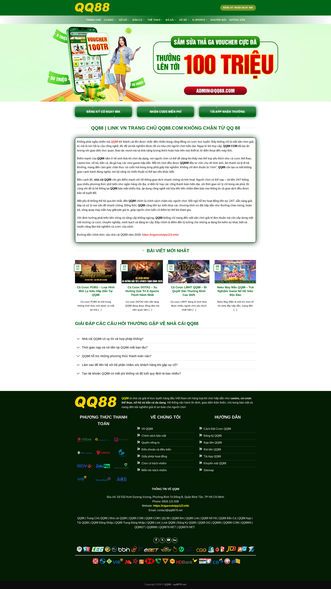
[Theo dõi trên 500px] (175, 540)
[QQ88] (92, 8)
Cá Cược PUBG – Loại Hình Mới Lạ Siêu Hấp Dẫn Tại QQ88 (96, 291)
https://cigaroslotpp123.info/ (160, 234)
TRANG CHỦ (93, 19)
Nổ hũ (123, 19)
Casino (109, 19)
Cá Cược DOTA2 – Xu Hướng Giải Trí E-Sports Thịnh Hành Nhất (142, 291)
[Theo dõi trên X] (162, 540)
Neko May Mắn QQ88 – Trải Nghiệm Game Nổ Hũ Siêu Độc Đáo (235, 291)
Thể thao (154, 19)
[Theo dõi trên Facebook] (156, 540)
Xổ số (183, 19)
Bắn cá (137, 19)
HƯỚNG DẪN (237, 19)
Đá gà (170, 19)
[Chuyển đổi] (78, 339)
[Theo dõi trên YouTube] (169, 540)
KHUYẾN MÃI (218, 19)
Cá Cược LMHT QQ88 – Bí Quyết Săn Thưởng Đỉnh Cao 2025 (189, 291)
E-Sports (198, 19)
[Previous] (74, 290)
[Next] (256, 290)
